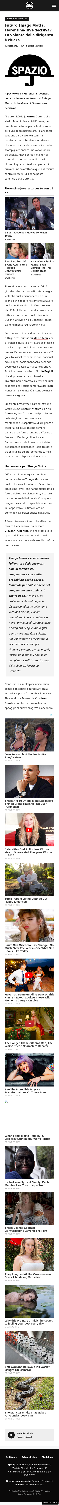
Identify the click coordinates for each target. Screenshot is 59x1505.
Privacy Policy (29, 1457)
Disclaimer (47, 1457)
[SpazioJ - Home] (29, 5)
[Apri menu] (54, 5)
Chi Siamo (11, 1457)
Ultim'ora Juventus (17, 19)
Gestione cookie (50, 1502)
